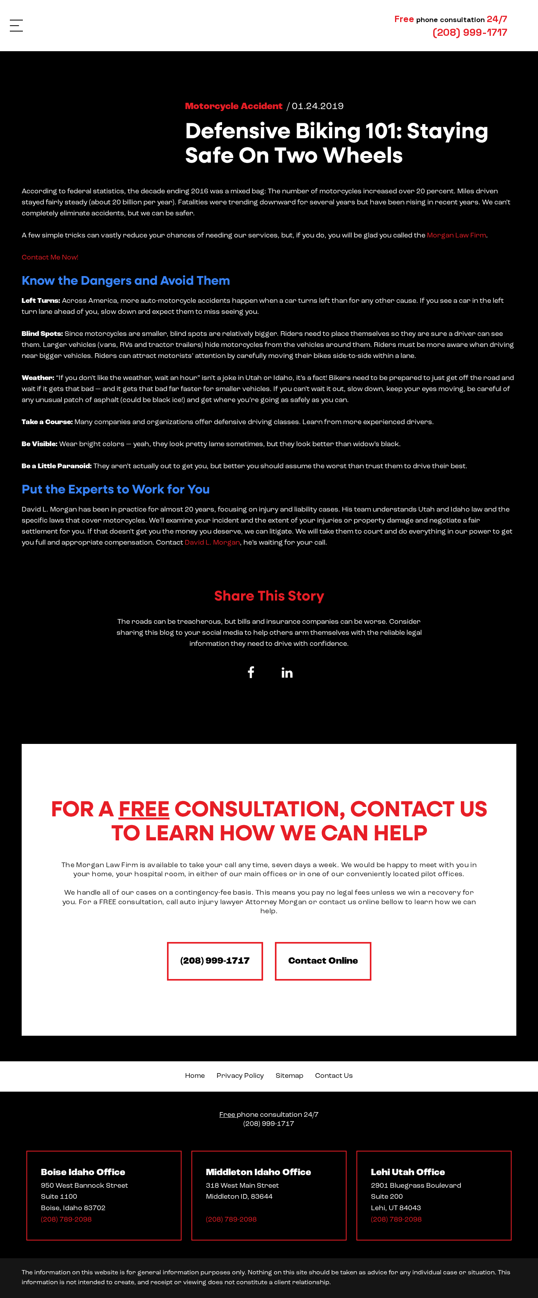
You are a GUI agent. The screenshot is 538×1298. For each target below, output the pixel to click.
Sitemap (289, 1076)
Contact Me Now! (50, 257)
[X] (269, 672)
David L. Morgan (211, 543)
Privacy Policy (240, 1076)
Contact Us (334, 1076)
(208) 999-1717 (215, 961)
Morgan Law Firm (455, 235)
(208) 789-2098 (66, 1220)
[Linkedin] (287, 672)
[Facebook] (251, 672)
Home (195, 1076)
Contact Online (323, 961)
